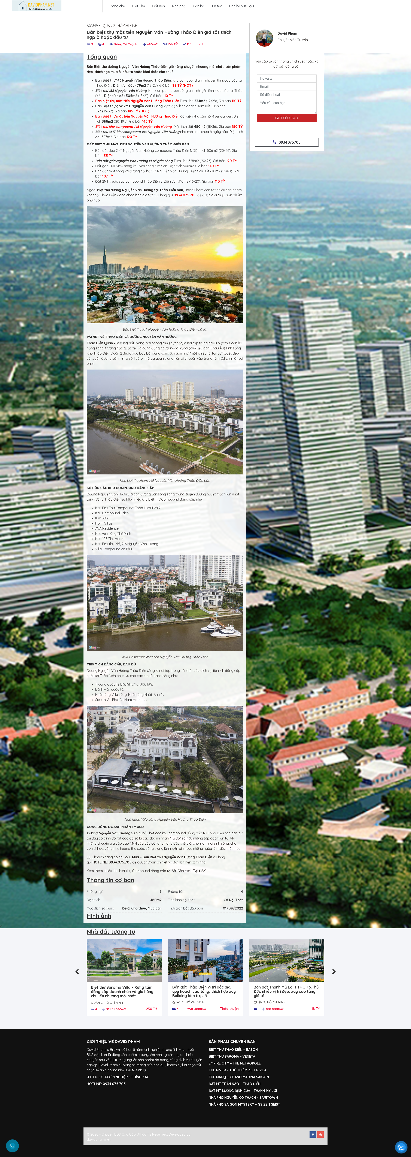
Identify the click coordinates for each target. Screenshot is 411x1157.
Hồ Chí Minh (127, 26)
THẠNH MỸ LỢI (265, 1090)
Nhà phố (179, 6)
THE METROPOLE (247, 1063)
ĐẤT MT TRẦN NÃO (224, 1084)
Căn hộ (198, 6)
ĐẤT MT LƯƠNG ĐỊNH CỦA (229, 1090)
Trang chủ (117, 6)
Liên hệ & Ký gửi (241, 6)
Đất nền (158, 6)
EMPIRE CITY (219, 1063)
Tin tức (216, 6)
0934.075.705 (120, 862)
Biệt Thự (138, 6)
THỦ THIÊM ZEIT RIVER (247, 1070)
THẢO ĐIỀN (252, 1084)
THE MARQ (217, 1077)
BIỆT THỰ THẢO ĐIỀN (225, 1049)
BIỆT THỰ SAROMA (224, 1056)
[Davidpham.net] (36, 6)
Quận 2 (109, 26)
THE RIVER (217, 1070)
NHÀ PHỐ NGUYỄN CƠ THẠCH (232, 1097)
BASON (252, 1049)
